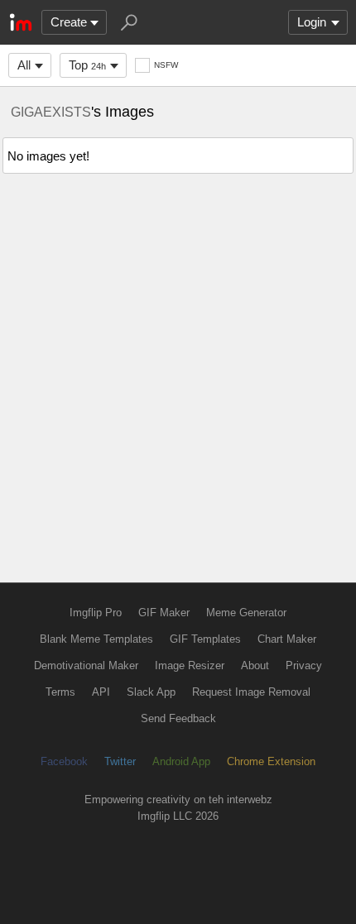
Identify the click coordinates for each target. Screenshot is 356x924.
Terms (60, 692)
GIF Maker (164, 612)
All (24, 65)
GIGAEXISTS (51, 111)
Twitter (120, 761)
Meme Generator (246, 612)
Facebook (64, 761)
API (101, 692)
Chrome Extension (271, 761)
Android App (181, 761)
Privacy (304, 665)
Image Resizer (189, 665)
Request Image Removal (251, 692)
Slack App (151, 692)
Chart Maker (286, 639)
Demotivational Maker (86, 665)
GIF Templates (205, 639)
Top (87, 65)
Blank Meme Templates (96, 639)
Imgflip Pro (96, 612)
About (255, 665)
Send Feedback (178, 718)
